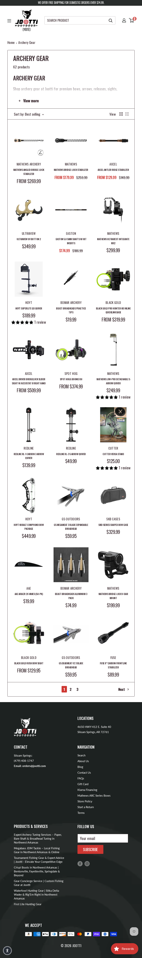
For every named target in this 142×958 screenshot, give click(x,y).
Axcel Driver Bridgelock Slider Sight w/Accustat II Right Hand (28, 381)
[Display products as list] (127, 114)
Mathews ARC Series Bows (94, 795)
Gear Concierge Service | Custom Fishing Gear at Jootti (38, 882)
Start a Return (85, 807)
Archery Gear (26, 42)
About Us (83, 761)
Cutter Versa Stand (113, 454)
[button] (7, 950)
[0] (131, 20)
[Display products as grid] (121, 114)
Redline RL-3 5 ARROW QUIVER (71, 454)
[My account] (124, 20)
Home (11, 42)
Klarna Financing (87, 789)
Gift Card (82, 784)
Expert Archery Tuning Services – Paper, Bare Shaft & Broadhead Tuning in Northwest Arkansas (38, 838)
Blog (80, 766)
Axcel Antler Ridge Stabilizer (113, 170)
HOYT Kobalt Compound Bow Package (29, 527)
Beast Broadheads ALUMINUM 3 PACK (71, 596)
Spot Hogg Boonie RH (71, 379)
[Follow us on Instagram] (87, 863)
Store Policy (84, 801)
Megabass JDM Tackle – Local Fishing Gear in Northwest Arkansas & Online (37, 850)
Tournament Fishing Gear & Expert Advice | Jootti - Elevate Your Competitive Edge (39, 859)
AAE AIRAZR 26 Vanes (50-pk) (29, 594)
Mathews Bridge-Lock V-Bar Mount (113, 596)
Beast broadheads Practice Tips (71, 310)
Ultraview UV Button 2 (29, 239)
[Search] (110, 20)
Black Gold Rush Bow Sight (28, 663)
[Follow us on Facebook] (80, 863)
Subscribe (90, 849)
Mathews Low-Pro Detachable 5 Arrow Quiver (113, 381)
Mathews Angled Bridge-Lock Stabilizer (28, 172)
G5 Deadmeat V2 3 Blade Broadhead (71, 665)
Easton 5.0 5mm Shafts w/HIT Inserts (71, 241)
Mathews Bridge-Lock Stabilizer (71, 170)
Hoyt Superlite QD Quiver (28, 308)
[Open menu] (9, 20)
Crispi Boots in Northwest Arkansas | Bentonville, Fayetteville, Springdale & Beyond (37, 871)
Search (81, 755)
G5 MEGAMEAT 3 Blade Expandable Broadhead (71, 527)
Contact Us (84, 772)
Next (121, 689)
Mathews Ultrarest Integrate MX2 (113, 241)
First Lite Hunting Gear (27, 904)
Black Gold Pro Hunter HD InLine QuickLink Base (113, 310)
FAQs (80, 778)
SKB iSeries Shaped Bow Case (113, 525)
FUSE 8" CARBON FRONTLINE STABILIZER (113, 665)
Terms (81, 812)
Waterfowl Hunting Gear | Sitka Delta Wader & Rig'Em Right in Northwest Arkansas (36, 894)
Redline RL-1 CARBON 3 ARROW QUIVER (29, 456)
